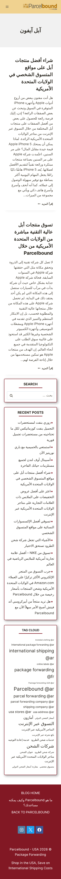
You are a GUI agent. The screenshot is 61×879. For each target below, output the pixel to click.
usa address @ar (43, 712)
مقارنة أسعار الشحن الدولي (25, 766)
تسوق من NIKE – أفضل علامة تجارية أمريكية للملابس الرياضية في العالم (30, 558)
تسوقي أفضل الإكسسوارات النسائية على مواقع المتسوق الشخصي (34, 527)
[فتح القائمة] (7, 6)
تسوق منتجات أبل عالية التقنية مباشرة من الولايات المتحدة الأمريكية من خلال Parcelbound (33, 239)
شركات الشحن (40, 746)
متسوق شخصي (47, 766)
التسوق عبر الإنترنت (36, 723)
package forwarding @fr (34, 673)
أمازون (28, 717)
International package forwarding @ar (32, 644)
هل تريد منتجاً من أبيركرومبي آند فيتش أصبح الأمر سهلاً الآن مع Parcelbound (31, 607)
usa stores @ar (20, 712)
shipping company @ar (38, 707)
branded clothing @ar (44, 640)
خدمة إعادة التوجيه (18, 739)
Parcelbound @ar (34, 689)
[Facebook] (39, 830)
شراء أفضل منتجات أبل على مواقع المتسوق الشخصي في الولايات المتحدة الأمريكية (31, 74)
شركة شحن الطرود (44, 752)
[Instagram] (22, 830)
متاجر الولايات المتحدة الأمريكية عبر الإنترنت (32, 759)
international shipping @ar (31, 654)
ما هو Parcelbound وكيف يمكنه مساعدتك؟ (30, 802)
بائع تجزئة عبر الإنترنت (43, 734)
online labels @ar (45, 664)
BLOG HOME (30, 793)
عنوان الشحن (26, 752)
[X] (30, 830)
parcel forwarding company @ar (32, 701)
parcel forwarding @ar (34, 696)
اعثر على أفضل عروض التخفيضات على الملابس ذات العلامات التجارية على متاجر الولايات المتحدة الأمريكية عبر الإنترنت (34, 502)
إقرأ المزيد (45, 203)
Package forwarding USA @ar (41, 683)
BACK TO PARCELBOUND (31, 812)
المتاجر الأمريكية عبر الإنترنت (38, 729)
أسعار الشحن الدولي (44, 718)
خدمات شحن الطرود (42, 739)
